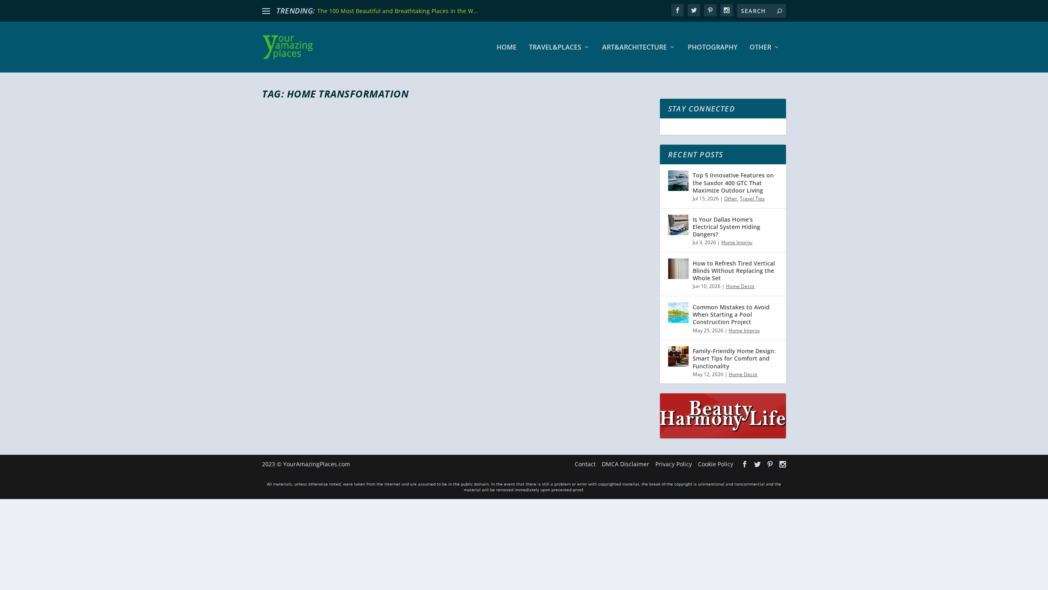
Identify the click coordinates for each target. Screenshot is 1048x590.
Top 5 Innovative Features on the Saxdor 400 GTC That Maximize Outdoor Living (733, 182)
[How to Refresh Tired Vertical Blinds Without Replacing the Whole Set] (678, 269)
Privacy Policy (673, 464)
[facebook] (677, 10)
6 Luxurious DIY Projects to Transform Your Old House (419, 308)
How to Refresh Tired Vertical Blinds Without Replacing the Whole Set (734, 270)
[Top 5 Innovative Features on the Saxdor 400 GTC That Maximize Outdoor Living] (678, 180)
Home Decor (372, 323)
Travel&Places (555, 48)
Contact (585, 464)
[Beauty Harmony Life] (723, 436)
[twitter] (694, 10)
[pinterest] (710, 10)
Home (507, 48)
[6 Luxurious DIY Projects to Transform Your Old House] (419, 200)
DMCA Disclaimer (625, 464)
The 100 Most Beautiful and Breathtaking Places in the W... (397, 11)
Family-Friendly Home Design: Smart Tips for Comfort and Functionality (734, 358)
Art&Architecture (634, 48)
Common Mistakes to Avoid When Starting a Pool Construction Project (731, 314)
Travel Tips (752, 198)
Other (760, 48)
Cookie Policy (715, 464)
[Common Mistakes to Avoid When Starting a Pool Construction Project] (678, 312)
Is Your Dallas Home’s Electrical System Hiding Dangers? (726, 227)
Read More (291, 356)
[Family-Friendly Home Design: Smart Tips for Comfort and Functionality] (678, 356)
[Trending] (266, 11)
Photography (712, 48)
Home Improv (736, 242)
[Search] (779, 11)
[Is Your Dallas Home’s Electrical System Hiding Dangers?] (678, 225)
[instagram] (726, 10)
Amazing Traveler (297, 323)
